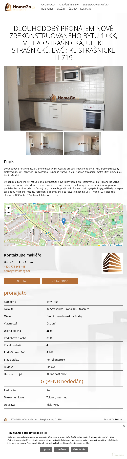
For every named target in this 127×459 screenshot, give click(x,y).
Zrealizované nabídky (96, 4)
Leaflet (103, 245)
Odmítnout (61, 449)
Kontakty (85, 8)
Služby (61, 8)
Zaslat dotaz (60, 281)
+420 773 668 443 (14, 266)
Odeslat (22, 281)
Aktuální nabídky (69, 4)
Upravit (46, 449)
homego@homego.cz (17, 271)
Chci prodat (48, 4)
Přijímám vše (79, 449)
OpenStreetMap (115, 245)
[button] (64, 221)
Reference (47, 8)
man (119, 419)
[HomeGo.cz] (19, 6)
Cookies (58, 419)
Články (73, 8)
